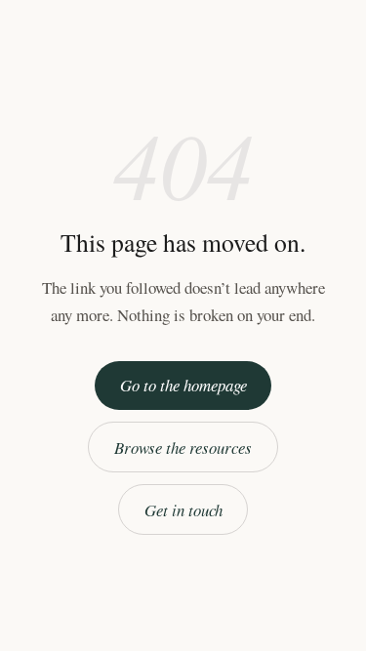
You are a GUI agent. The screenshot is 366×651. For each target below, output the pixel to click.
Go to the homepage (183, 385)
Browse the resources (183, 447)
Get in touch (183, 510)
